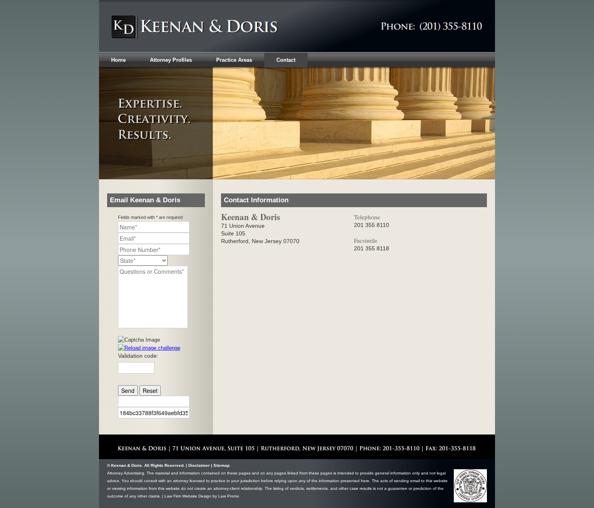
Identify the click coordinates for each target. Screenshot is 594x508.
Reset (150, 390)
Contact (285, 60)
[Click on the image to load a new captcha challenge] (140, 340)
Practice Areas (234, 60)
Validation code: (138, 356)
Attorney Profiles (171, 60)
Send (128, 390)
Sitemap (221, 465)
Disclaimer (199, 465)
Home (118, 60)
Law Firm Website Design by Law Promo (201, 496)
